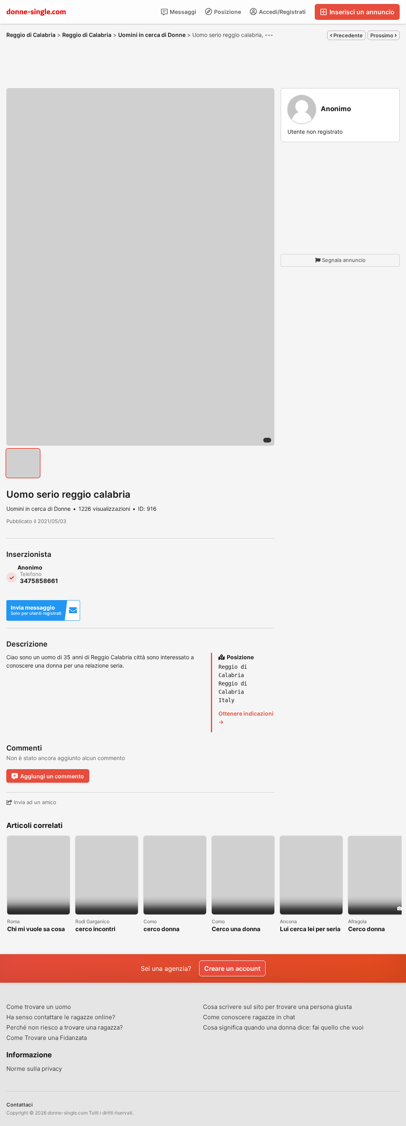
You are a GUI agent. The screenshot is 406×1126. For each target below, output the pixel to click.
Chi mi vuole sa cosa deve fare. (36, 929)
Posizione (227, 11)
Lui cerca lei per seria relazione (310, 929)
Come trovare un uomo (38, 1007)
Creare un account (232, 968)
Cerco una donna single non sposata (238, 929)
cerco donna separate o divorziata (174, 929)
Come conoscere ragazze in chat (249, 1017)
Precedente (347, 35)
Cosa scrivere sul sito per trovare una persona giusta (277, 1007)
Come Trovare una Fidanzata (46, 1037)
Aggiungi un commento (52, 776)
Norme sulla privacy (34, 1068)
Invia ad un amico (34, 802)
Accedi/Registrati (282, 11)
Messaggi (182, 11)
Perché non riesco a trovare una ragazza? (64, 1027)
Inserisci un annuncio (361, 12)
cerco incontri (95, 929)
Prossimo (382, 35)
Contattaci (19, 1104)
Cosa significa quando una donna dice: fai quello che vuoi (283, 1027)
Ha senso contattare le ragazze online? (60, 1017)
